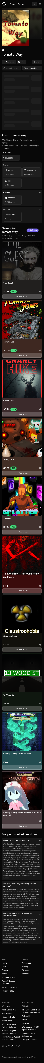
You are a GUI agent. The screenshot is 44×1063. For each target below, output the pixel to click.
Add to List (10, 62)
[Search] (34, 4)
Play (22, 62)
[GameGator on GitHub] (19, 1046)
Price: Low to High (31, 68)
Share (38, 62)
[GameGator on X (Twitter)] (12, 1046)
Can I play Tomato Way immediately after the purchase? (19, 885)
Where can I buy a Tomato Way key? (16, 840)
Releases (6, 209)
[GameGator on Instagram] (3, 1046)
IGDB (31, 1057)
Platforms (6, 192)
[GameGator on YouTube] (9, 1046)
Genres (6, 165)
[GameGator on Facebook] (6, 1046)
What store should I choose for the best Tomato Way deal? (17, 914)
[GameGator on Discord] (15, 1046)
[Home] (4, 4)
